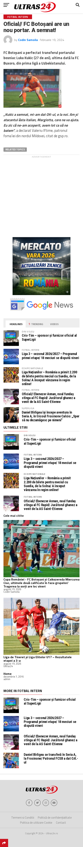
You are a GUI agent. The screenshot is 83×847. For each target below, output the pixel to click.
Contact (61, 822)
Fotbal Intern (33, 454)
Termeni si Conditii (22, 817)
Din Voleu (30, 435)
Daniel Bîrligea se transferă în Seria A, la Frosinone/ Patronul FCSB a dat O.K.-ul (51, 758)
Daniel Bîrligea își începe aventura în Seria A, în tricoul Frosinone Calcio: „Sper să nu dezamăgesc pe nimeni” (50, 416)
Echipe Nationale (34, 474)
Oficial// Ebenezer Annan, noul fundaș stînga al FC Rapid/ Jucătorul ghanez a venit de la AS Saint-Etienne (48, 398)
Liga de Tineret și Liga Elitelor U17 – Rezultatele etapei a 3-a (37, 659)
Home (7, 673)
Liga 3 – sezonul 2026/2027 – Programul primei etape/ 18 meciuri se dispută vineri (50, 356)
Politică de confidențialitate (55, 817)
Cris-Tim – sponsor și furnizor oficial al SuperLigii (49, 337)
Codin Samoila (28, 39)
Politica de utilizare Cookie (36, 822)
